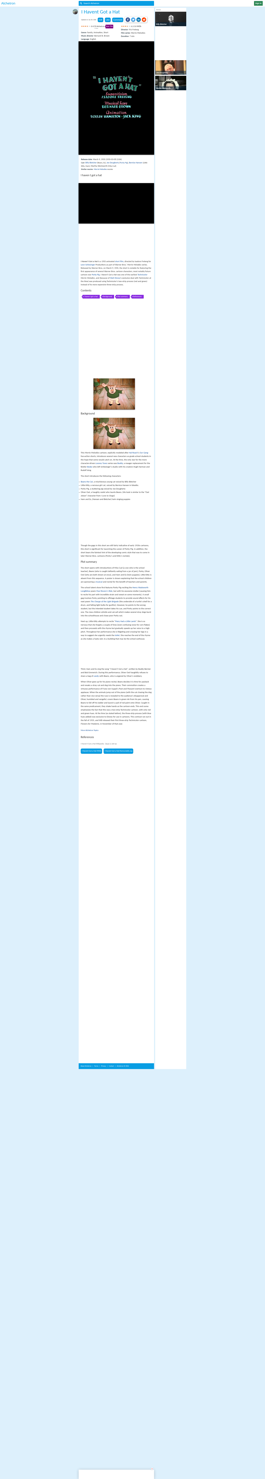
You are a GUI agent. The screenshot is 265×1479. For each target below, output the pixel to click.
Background (107, 297)
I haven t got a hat (91, 297)
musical (99, 547)
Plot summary (122, 297)
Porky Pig (123, 163)
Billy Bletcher (91, 163)
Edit (100, 20)
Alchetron (8, 3)
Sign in (258, 3)
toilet (117, 601)
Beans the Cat (87, 451)
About (86, 1030)
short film (119, 262)
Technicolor (142, 275)
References (137, 297)
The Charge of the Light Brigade (105, 567)
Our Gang (144, 422)
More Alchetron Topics (89, 696)
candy (96, 641)
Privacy (103, 1030)
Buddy (120, 433)
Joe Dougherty (113, 163)
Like (108, 20)
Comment (117, 20)
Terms (96, 1030)
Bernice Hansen (135, 163)
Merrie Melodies (100, 169)
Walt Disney (115, 278)
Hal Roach (133, 422)
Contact (111, 1030)
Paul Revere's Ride (104, 556)
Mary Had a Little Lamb (125, 587)
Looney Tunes (101, 433)
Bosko (89, 436)
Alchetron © (123, 1030)
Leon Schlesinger (88, 265)
